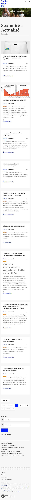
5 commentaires (7, 242)
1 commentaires (7, 388)
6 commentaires (7, 328)
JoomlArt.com (4, 485)
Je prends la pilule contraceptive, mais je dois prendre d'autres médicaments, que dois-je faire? (15, 306)
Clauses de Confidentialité (6, 479)
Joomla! (2, 487)
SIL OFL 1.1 (18, 491)
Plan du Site (3, 472)
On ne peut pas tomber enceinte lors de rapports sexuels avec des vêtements (15, 58)
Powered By (8, 496)
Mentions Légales (5, 482)
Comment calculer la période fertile (14, 100)
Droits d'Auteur (4, 477)
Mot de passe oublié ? (6, 436)
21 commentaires (7, 293)
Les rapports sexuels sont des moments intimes (12, 340)
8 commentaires (7, 121)
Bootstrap (3, 488)
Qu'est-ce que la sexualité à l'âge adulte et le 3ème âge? (13, 369)
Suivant (8, 409)
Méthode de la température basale (14, 226)
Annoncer (3, 474)
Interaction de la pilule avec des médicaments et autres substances (14, 254)
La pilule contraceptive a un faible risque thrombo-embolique (14, 194)
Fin (13, 409)
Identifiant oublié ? (6, 434)
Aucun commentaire (8, 152)
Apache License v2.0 (8, 490)
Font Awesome (4, 491)
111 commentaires (8, 76)
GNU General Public (25, 487)
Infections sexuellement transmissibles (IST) (11, 165)
